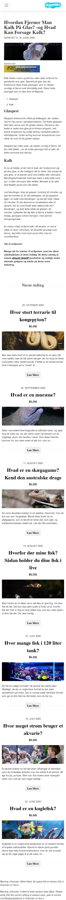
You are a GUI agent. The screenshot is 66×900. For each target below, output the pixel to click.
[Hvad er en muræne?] (33, 416)
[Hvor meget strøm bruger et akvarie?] (33, 754)
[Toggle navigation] (6, 5)
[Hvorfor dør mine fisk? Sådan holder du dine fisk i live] (33, 589)
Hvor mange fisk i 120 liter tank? (33, 646)
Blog (33, 326)
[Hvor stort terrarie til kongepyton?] (33, 340)
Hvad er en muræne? (33, 394)
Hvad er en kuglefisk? (33, 808)
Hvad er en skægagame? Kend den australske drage (33, 473)
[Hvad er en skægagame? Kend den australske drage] (33, 498)
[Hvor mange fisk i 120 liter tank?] (33, 671)
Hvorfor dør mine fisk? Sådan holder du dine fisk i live (33, 560)
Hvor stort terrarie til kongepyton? (33, 315)
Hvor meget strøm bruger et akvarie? (33, 729)
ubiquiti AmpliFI (20, 258)
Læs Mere (33, 375)
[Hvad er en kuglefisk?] (33, 829)
